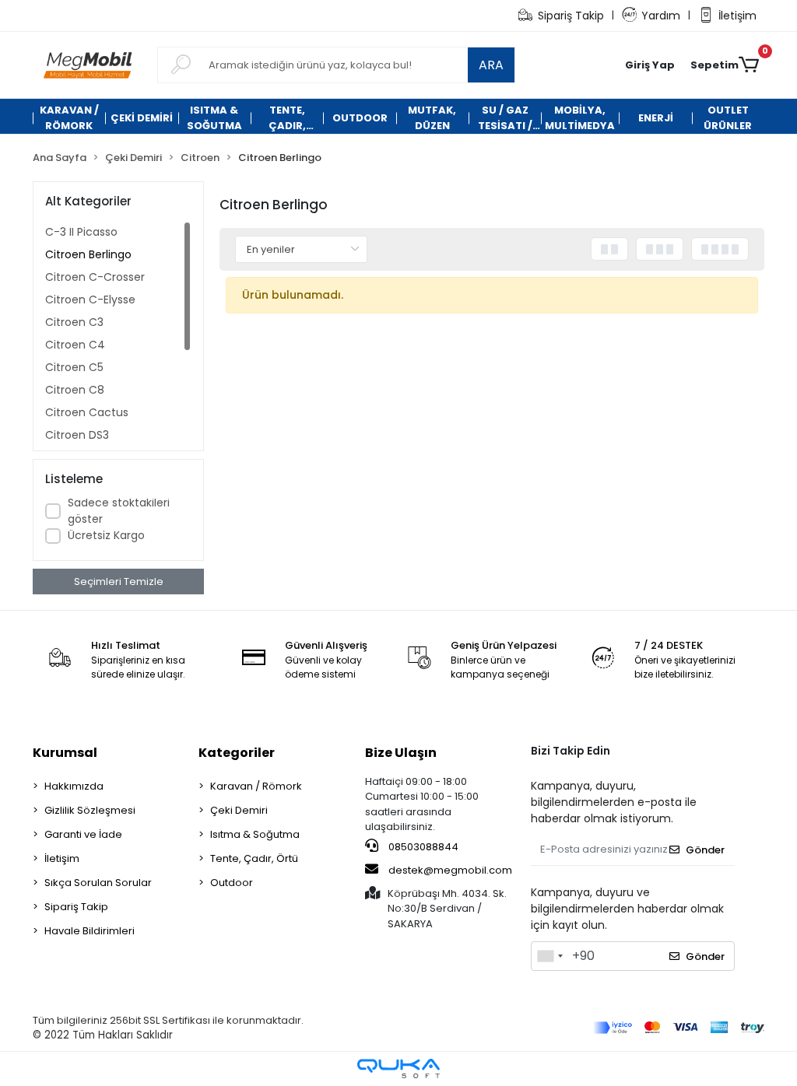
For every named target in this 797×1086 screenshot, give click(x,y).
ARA (491, 65)
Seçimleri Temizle (118, 581)
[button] (650, 65)
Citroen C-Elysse (90, 299)
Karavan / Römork (256, 786)
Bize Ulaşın (401, 753)
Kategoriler (236, 753)
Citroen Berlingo (88, 254)
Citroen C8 (74, 390)
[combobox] (549, 956)
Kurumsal (65, 753)
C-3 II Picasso (81, 232)
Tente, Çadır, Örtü (254, 858)
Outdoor (231, 882)
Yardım (660, 15)
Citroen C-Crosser (95, 277)
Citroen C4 (75, 344)
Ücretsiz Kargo (106, 535)
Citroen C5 (74, 367)
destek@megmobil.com (450, 870)
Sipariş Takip (571, 15)
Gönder (705, 850)
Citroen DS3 (77, 435)
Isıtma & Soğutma (255, 834)
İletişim (737, 15)
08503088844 (422, 846)
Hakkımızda (74, 786)
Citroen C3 (74, 322)
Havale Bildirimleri (89, 930)
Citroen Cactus (86, 412)
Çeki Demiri (239, 810)
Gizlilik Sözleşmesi (89, 810)
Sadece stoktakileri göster (119, 511)
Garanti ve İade (83, 834)
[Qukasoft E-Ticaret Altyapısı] (398, 1068)
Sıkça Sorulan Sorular (98, 882)
